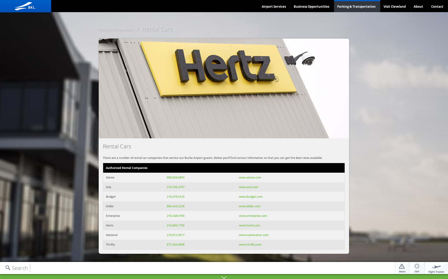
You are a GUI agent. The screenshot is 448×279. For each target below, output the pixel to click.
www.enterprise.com (253, 216)
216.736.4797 (176, 187)
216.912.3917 (176, 235)
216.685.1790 (176, 225)
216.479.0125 (176, 197)
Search (20, 268)
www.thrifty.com (250, 245)
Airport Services (274, 6)
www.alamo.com (250, 177)
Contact (437, 6)
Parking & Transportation (356, 6)
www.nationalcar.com (253, 235)
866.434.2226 (176, 206)
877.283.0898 (176, 245)
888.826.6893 (176, 177)
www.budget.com (250, 197)
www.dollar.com (249, 206)
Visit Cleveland (395, 6)
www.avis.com (248, 187)
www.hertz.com (249, 225)
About (418, 6)
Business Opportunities (311, 6)
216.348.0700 (176, 216)
